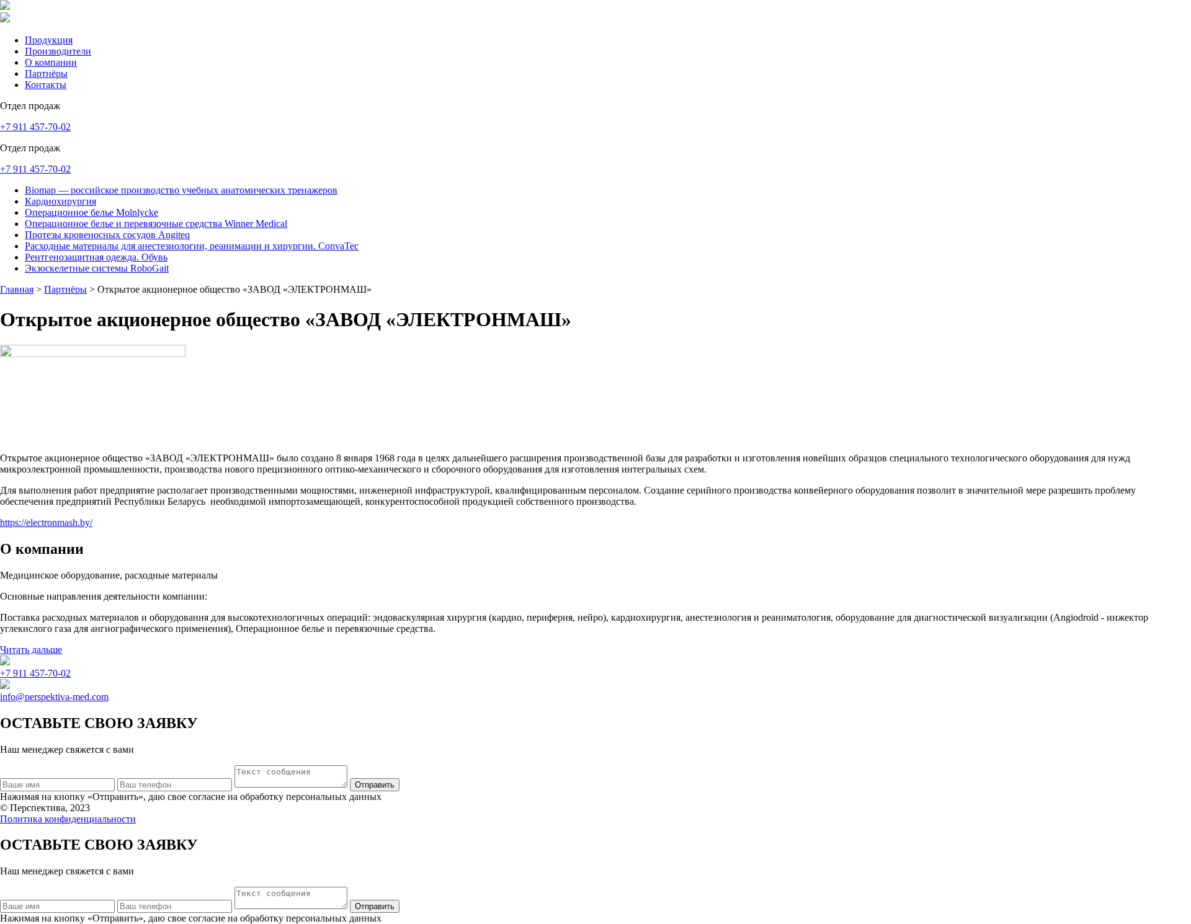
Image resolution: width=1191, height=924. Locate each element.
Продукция (49, 40)
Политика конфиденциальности (68, 819)
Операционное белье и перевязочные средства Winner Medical (156, 223)
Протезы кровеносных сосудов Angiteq (107, 234)
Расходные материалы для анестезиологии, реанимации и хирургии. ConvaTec (192, 246)
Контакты (45, 84)
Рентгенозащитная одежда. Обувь (96, 257)
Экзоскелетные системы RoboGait (97, 268)
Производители (58, 51)
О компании (51, 62)
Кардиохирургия (60, 201)
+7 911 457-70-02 (35, 127)
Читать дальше (31, 649)
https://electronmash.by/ (46, 522)
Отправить (375, 784)
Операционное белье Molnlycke (91, 212)
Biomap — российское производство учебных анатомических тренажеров (181, 190)
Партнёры (46, 73)
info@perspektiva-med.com (54, 696)
